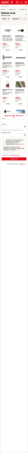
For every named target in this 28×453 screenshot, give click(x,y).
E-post (3, 118)
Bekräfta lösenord (6, 132)
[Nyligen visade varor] (26, 14)
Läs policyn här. (19, 144)
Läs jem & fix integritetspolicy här (11, 155)
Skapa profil (14, 159)
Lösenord (4, 124)
